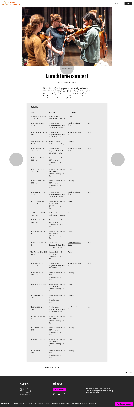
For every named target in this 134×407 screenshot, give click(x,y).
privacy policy (73, 403)
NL (115, 3)
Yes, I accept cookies (124, 404)
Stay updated (59, 389)
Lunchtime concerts (70, 82)
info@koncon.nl (25, 394)
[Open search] (122, 3)
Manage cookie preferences (87, 403)
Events (60, 82)
